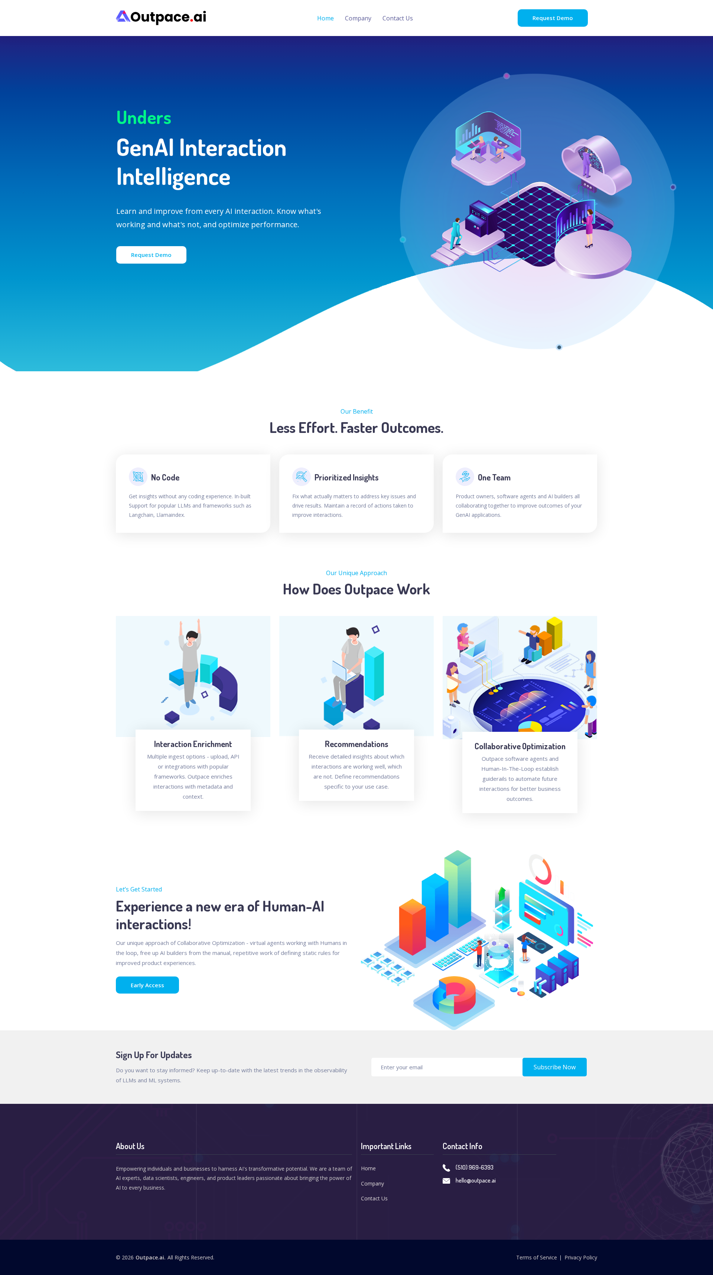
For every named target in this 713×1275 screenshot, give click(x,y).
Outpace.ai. (151, 1257)
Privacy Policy (580, 1257)
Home (325, 18)
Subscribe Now (555, 1067)
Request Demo (553, 18)
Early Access (147, 985)
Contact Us (397, 18)
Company (358, 18)
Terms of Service (536, 1257)
